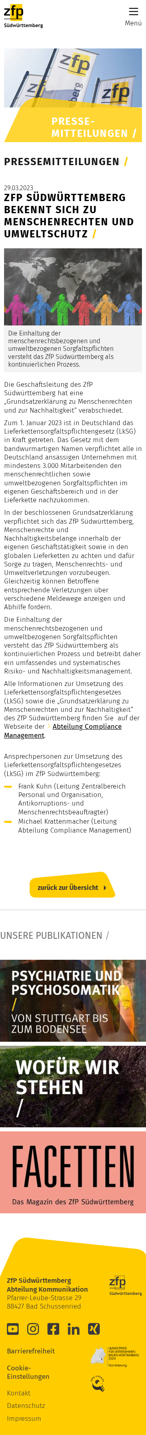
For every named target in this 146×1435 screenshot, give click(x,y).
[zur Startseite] (23, 16)
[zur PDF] (73, 1001)
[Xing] (94, 1329)
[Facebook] (53, 1329)
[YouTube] (13, 1329)
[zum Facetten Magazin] (73, 1172)
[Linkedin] (74, 1329)
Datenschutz (26, 1405)
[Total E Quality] (102, 1383)
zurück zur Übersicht (68, 888)
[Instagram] (33, 1329)
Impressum (24, 1418)
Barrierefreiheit (19, 1351)
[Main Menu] (133, 11)
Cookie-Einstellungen (19, 1372)
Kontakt (18, 1393)
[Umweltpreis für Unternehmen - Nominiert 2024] (114, 1357)
